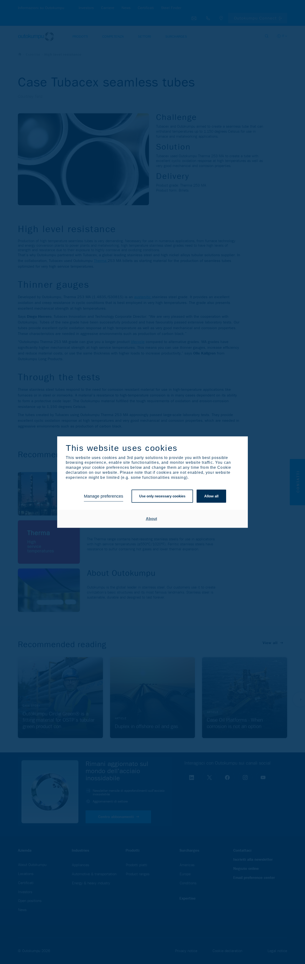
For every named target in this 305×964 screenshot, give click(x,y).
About (151, 519)
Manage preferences (103, 496)
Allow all (211, 496)
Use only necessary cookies (162, 496)
